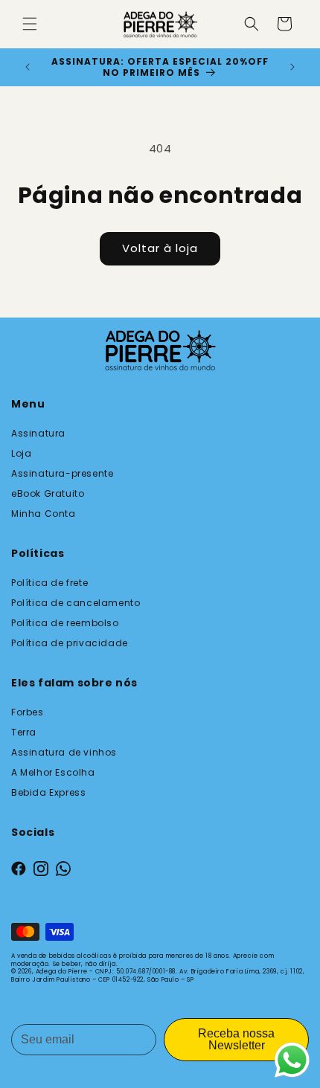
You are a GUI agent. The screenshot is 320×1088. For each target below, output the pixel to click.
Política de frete (49, 582)
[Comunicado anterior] (27, 67)
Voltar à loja (160, 248)
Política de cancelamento (75, 602)
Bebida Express (48, 792)
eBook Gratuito (47, 493)
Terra (23, 732)
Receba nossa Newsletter (236, 1039)
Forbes (27, 712)
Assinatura (38, 433)
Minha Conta (43, 513)
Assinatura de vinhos (64, 752)
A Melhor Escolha (53, 772)
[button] (29, 23)
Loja (21, 453)
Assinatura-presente (62, 473)
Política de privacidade (69, 643)
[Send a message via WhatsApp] (292, 1060)
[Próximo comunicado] (292, 67)
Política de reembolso (65, 623)
